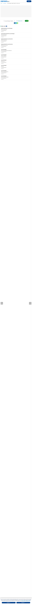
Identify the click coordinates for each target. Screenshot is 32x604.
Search (27, 20)
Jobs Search (4, 3)
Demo (29, 1)
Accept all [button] (8, 602)
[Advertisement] (16, 11)
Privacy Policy (23, 600)
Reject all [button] (23, 602)
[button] (20, 21)
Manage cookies (28, 600)
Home (1, 3)
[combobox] (9, 21)
